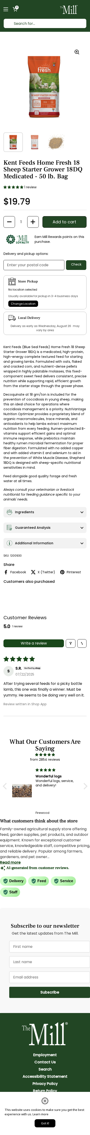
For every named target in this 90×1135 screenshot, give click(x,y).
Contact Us (45, 1062)
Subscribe (65, 992)
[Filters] (70, 643)
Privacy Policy (45, 1083)
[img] (45, 754)
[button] (15, 9)
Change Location (23, 304)
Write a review (34, 643)
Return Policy (45, 1090)
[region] (44, 86)
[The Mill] (69, 9)
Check (76, 264)
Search (45, 1069)
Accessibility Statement (45, 1076)
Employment (45, 1055)
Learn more (40, 1114)
